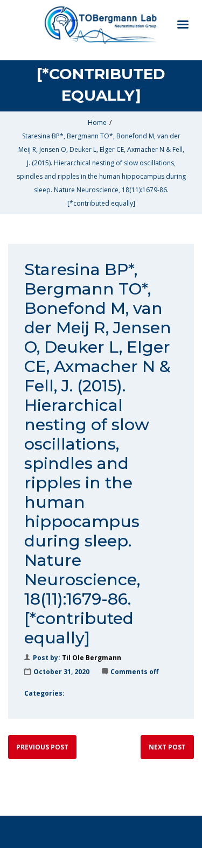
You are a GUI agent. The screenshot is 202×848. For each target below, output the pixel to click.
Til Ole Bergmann (91, 657)
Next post (167, 747)
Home (97, 122)
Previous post (42, 747)
